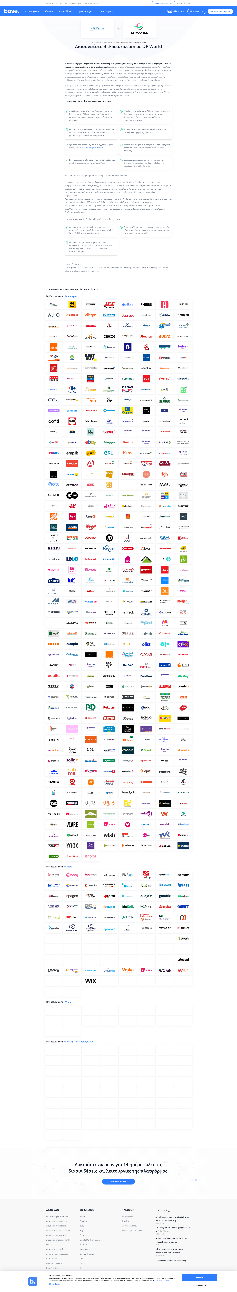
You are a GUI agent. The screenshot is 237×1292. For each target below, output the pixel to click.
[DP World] (139, 28)
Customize (198, 1285)
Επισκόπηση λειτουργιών (57, 1216)
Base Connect (52, 1258)
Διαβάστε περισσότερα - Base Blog (171, 1260)
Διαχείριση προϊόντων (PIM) (58, 1230)
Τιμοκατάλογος (84, 11)
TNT (81, 1268)
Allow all (199, 1277)
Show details (54, 1284)
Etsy (81, 1230)
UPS (81, 1258)
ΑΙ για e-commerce (54, 1263)
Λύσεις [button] (48, 11)
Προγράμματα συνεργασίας (133, 1230)
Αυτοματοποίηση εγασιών (57, 1254)
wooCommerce (86, 1249)
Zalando (83, 1244)
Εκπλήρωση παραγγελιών (79, 1041)
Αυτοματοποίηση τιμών (56, 1235)
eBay (82, 1225)
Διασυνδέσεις (65, 11)
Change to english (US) (163, 3)
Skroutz (83, 1216)
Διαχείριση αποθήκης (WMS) (58, 1240)
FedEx (82, 1263)
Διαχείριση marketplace (56, 1225)
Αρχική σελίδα (96, 42)
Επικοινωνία (127, 1216)
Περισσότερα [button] (104, 11)
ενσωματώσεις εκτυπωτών (91, 147)
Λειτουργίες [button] (31, 11)
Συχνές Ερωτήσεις (129, 1225)
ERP (47, 1244)
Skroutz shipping (87, 1254)
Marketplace (72, 296)
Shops (68, 866)
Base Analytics (52, 1268)
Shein (82, 1235)
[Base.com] (11, 11)
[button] (175, 11)
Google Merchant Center (90, 1240)
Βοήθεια (125, 1221)
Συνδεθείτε (198, 11)
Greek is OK (185, 3)
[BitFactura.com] (97, 28)
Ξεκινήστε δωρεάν (218, 11)
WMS (68, 1001)
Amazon (83, 1221)
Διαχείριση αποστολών (56, 1249)
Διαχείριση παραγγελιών (56, 1221)
